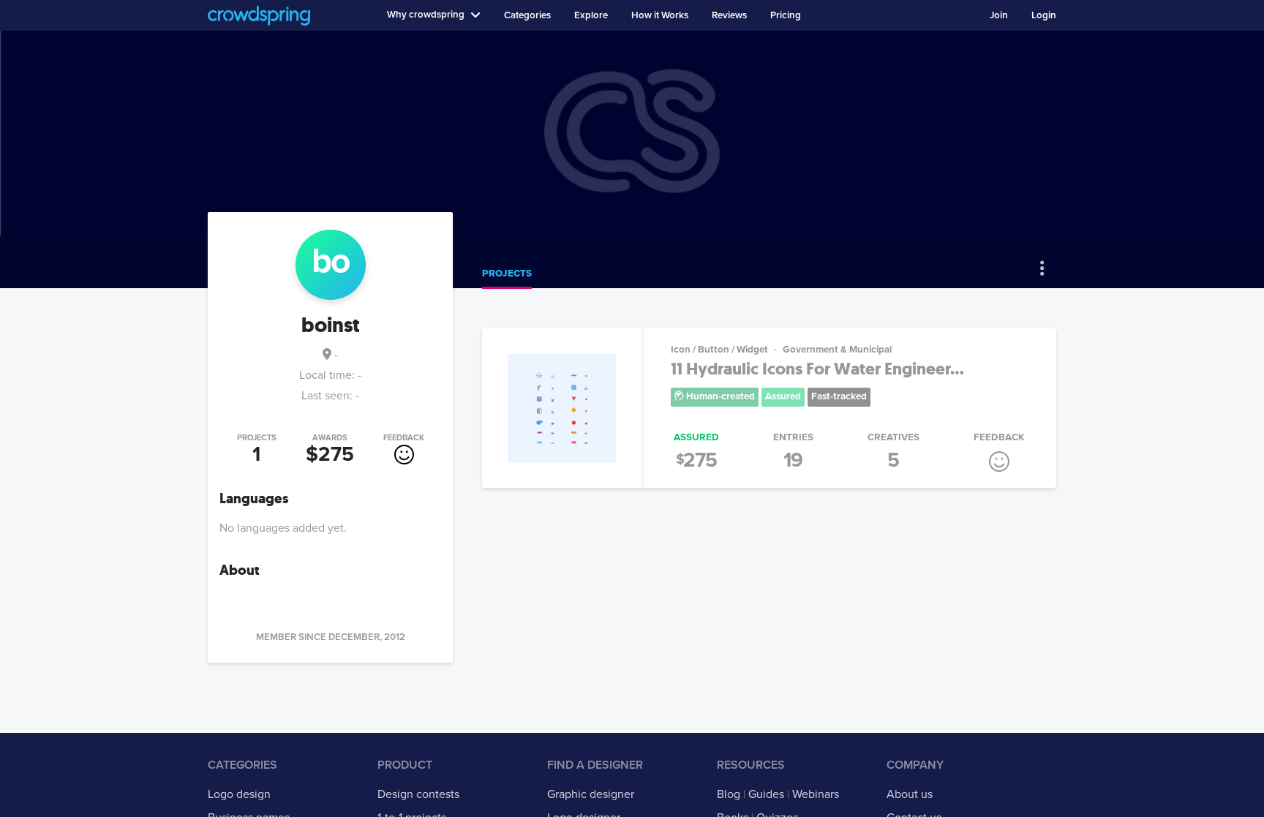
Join (999, 15)
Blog (728, 794)
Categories (527, 15)
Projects (507, 273)
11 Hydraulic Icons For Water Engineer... (817, 369)
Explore (591, 15)
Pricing (785, 15)
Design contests (418, 794)
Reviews (729, 15)
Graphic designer (590, 794)
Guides (766, 794)
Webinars (815, 794)
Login (1043, 15)
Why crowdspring (425, 14)
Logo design (239, 794)
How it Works (659, 15)
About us (910, 794)
